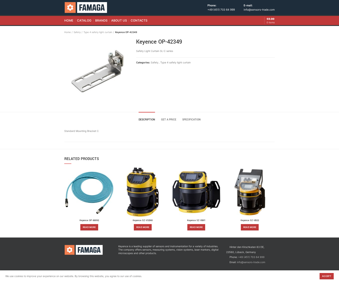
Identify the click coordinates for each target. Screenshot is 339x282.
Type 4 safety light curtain (98, 32)
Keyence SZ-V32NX (143, 220)
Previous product (266, 32)
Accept (326, 276)
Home (67, 32)
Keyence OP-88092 (89, 220)
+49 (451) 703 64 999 (221, 9)
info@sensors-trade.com (259, 9)
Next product (273, 32)
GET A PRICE (168, 119)
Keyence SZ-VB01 (196, 220)
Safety (77, 32)
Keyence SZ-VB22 (250, 220)
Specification (191, 119)
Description (147, 119)
